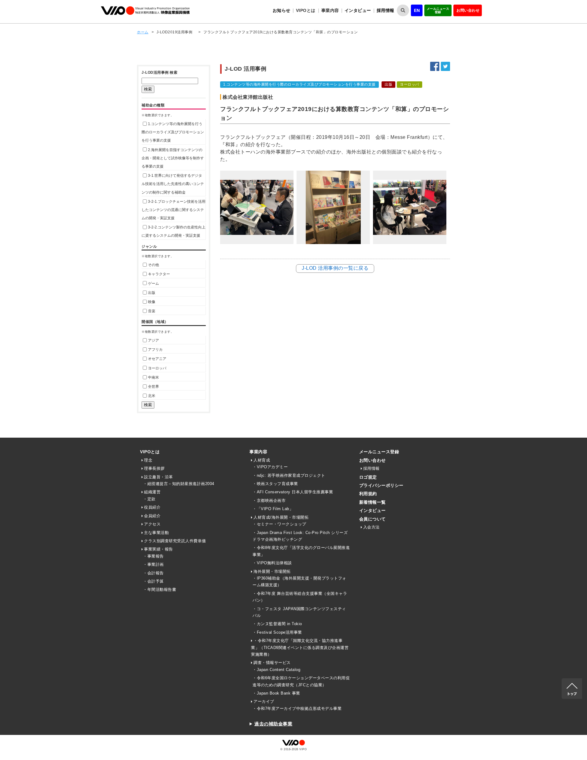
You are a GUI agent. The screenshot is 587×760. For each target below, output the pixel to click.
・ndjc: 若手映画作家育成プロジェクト (289, 475)
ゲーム (153, 283)
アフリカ (155, 349)
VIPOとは (150, 451)
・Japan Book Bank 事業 (276, 693)
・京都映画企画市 (269, 500)
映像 (151, 302)
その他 (153, 265)
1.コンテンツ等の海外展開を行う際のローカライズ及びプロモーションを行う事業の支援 (173, 132)
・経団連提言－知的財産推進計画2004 (178, 483)
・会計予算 (153, 581)
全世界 (153, 386)
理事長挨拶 (154, 468)
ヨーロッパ (157, 368)
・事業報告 (153, 556)
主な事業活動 (156, 532)
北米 (151, 396)
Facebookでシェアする (434, 66)
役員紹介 (152, 507)
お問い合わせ (467, 10)
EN (417, 10)
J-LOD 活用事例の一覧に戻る (335, 268)
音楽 (151, 311)
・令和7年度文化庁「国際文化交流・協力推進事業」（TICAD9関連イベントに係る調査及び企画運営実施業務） (300, 647)
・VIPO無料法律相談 (272, 563)
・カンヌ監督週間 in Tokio (277, 623)
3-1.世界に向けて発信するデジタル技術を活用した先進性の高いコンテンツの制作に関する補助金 (173, 183)
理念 (148, 460)
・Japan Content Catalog (276, 669)
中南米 (153, 377)
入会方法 (371, 527)
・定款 (149, 499)
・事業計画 (153, 564)
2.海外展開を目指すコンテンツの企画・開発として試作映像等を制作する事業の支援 (173, 158)
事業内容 (258, 451)
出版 (151, 293)
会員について (372, 519)
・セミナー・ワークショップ (279, 524)
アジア (153, 340)
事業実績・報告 (158, 549)
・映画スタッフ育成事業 (275, 483)
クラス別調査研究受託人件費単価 (175, 541)
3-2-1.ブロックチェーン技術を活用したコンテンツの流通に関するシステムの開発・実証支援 (173, 209)
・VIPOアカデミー (270, 467)
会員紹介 (152, 515)
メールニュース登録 (438, 10)
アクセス (152, 524)
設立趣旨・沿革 (158, 477)
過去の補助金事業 (273, 723)
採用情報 (385, 10)
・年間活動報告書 (159, 589)
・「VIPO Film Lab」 (273, 508)
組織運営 (152, 492)
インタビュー (358, 10)
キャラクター (159, 274)
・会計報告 (153, 573)
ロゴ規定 (368, 477)
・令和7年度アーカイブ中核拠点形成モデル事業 (297, 708)
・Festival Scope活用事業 (277, 632)
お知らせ (281, 10)
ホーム (143, 32)
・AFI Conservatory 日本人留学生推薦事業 (293, 492)
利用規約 (368, 493)
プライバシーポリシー (381, 485)
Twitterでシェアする (445, 66)
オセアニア (157, 359)
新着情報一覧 (372, 502)
